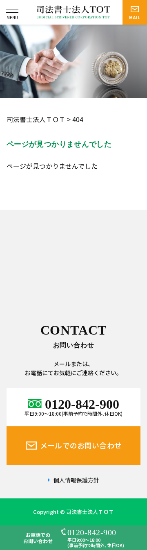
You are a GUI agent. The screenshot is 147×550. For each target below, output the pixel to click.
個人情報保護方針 (76, 480)
